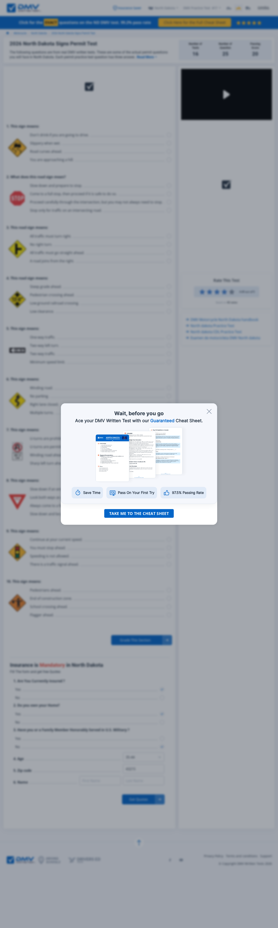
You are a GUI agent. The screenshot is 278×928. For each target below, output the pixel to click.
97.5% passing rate (188, 492)
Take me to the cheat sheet (139, 513)
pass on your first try (136, 492)
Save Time (91, 492)
